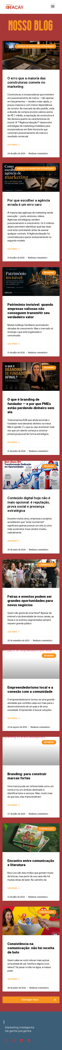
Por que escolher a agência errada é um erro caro (28, 202)
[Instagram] (14, 1040)
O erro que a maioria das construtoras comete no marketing (26, 82)
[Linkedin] (21, 1040)
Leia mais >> (13, 145)
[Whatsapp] (6, 1040)
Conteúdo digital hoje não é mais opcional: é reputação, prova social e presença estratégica (28, 504)
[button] (52, 6)
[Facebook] (28, 1040)
